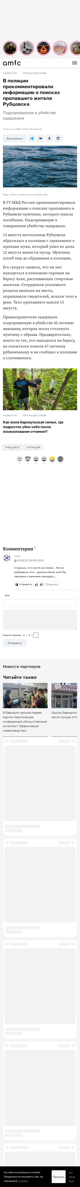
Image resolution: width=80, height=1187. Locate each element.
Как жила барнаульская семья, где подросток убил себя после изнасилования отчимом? (33, 427)
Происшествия (35, 73)
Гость (17, 556)
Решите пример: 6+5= (18, 635)
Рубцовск (12, 447)
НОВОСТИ (10, 73)
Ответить (52, 584)
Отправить (15, 643)
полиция (33, 447)
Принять (58, 1176)
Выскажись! (15, 138)
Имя (7, 595)
